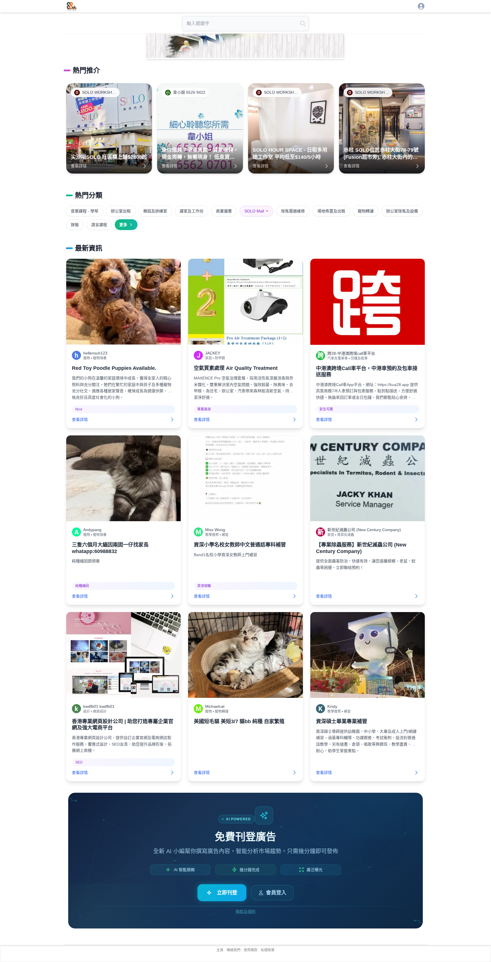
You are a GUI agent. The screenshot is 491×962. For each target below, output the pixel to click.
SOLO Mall (256, 211)
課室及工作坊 (191, 211)
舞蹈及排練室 (155, 211)
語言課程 (99, 224)
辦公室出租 (121, 211)
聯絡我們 (233, 950)
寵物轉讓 (366, 211)
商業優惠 (224, 211)
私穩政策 (267, 950)
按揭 (75, 224)
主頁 (220, 950)
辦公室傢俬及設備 (402, 211)
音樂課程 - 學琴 (84, 211)
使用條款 (250, 950)
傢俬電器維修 (293, 211)
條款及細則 (245, 911)
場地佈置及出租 (331, 211)
